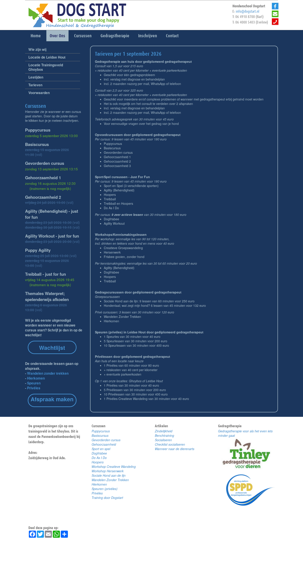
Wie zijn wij (37, 49)
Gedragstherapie (114, 36)
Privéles (33, 388)
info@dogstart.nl (247, 11)
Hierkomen (36, 378)
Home (36, 36)
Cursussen (83, 36)
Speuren (34, 383)
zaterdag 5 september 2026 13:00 (51, 135)
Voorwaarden (39, 92)
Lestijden (35, 77)
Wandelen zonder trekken (48, 373)
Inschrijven (147, 36)
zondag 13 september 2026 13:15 (51, 168)
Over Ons (57, 36)
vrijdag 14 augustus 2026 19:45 (49, 282)
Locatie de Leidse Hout (46, 57)
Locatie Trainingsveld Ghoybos (45, 67)
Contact (172, 36)
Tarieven (35, 85)
